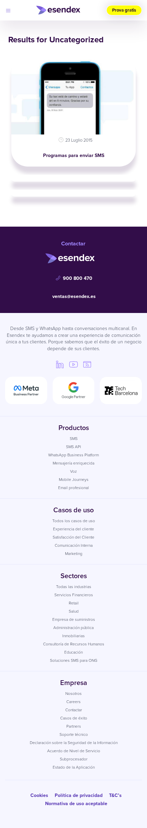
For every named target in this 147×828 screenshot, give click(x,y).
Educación (73, 652)
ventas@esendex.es (74, 296)
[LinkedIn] (59, 364)
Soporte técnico (73, 734)
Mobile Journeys (74, 479)
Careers (73, 702)
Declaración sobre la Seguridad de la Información (74, 743)
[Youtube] (73, 364)
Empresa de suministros (73, 619)
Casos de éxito (73, 718)
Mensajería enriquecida (73, 463)
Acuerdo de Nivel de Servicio (73, 751)
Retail (74, 603)
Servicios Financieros (73, 595)
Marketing (73, 554)
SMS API (73, 447)
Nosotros (73, 693)
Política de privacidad (79, 795)
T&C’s (115, 795)
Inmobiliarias (73, 636)
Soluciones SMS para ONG (73, 660)
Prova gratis (124, 10)
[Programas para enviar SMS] (73, 95)
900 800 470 (77, 278)
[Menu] (8, 10)
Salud (74, 611)
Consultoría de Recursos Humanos (73, 644)
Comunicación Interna (74, 545)
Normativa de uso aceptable (76, 803)
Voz (73, 471)
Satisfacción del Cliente (73, 537)
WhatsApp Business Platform (73, 455)
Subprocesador (74, 759)
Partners (73, 726)
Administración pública (73, 628)
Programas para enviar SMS (73, 155)
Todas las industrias (73, 587)
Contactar (73, 710)
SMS (74, 439)
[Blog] (87, 364)
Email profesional (73, 488)
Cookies (39, 795)
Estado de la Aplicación (74, 767)
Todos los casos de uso (73, 521)
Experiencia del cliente (73, 529)
